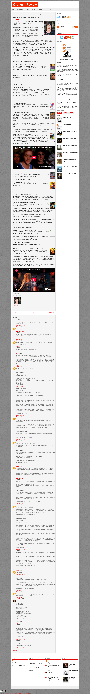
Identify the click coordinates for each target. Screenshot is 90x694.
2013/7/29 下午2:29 (20, 647)
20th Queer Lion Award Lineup (53, 673)
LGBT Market (19, 14)
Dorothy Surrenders (52, 660)
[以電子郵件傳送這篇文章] (14, 293)
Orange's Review (23, 686)
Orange (17, 326)
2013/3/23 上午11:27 (20, 365)
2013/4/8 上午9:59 (20, 430)
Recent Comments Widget (60, 110)
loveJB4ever (19, 598)
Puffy (58, 87)
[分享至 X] (17, 293)
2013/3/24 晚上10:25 (20, 370)
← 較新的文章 (15, 312)
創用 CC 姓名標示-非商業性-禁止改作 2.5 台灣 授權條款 (17, 693)
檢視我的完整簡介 (15, 662)
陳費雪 (58, 99)
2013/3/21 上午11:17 (20, 339)
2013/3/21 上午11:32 (20, 346)
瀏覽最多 (59, 112)
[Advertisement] (62, 202)
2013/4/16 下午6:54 (20, 569)
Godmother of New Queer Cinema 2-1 (26, 17)
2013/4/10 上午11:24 (20, 449)
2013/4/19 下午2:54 (20, 597)
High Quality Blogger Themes (73, 687)
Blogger (33, 686)
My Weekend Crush (51, 662)
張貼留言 (15, 650)
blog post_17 (70, 65)
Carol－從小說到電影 (67, 117)
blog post (70, 74)
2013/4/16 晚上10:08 (20, 574)
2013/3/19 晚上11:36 (20, 325)
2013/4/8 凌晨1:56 (20, 415)
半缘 (57, 102)
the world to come (71, 93)
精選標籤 (65, 112)
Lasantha (70, 686)
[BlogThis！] (15, 293)
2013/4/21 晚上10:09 (20, 639)
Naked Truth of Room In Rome (69, 138)
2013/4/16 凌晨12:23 (20, 549)
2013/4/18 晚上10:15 (20, 590)
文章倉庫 (71, 112)
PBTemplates (75, 686)
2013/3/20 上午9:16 (20, 331)
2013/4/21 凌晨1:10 (20, 623)
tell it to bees (68, 87)
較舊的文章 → (52, 312)
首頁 (13, 9)
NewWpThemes (59, 686)
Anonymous (59, 65)
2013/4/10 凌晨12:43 (20, 439)
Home (15, 14)
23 (65, 102)
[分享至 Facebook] (18, 293)
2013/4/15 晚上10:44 (20, 516)
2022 (69, 81)
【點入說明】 (71, 59)
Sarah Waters (20, 9)
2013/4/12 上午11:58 (20, 478)
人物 (28, 9)
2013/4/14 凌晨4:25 (20, 489)
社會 (45, 9)
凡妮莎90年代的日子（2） (19, 21)
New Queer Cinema (27, 14)
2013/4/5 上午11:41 (20, 386)
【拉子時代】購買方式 (67, 124)
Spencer (18, 353)
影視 (33, 9)
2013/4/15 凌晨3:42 (20, 503)
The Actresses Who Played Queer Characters (73, 664)
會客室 (50, 9)
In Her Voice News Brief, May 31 (54, 679)
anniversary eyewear (72, 69)
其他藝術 (39, 9)
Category (58, 115)
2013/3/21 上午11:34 (20, 352)
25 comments (16, 19)
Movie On (50, 672)
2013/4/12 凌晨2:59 (20, 464)
